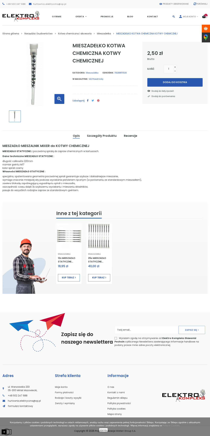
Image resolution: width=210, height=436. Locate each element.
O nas (110, 387)
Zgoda (103, 430)
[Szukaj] (173, 16)
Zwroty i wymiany (65, 403)
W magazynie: (80, 79)
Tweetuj (93, 100)
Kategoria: (79, 72)
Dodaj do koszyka (175, 82)
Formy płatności (64, 392)
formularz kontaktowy (20, 406)
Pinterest (98, 100)
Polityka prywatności (119, 403)
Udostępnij (87, 100)
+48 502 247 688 (16, 4)
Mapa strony (114, 414)
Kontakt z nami (116, 392)
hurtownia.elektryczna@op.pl (49, 4)
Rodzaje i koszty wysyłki (68, 398)
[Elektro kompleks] (21, 16)
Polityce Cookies (170, 425)
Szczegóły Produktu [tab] (102, 136)
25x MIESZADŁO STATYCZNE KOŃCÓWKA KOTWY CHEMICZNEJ (97, 259)
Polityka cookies (116, 408)
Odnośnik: (108, 72)
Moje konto (61, 387)
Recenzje (130, 136)
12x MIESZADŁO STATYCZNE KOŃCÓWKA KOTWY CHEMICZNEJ (66, 259)
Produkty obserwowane (176, 3)
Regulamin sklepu (117, 398)
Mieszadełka (92, 72)
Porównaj (202, 3)
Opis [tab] (76, 136)
